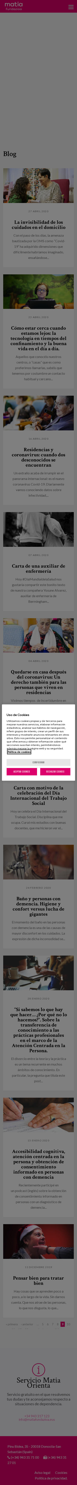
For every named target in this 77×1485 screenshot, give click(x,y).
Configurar (38, 762)
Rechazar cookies (55, 771)
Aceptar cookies (21, 771)
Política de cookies (19, 752)
